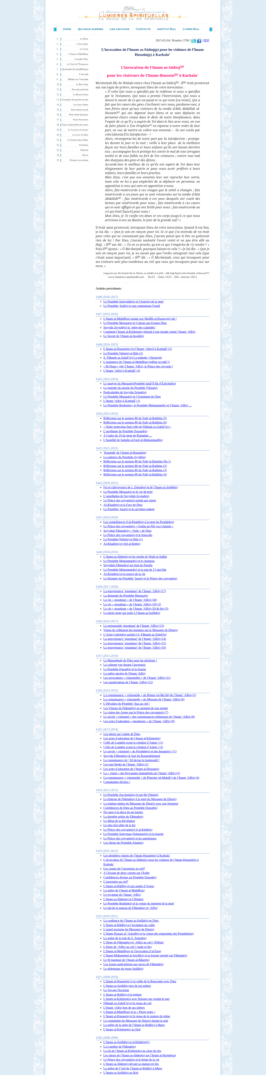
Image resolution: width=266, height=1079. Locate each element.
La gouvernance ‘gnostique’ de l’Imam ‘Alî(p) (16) (134, 647)
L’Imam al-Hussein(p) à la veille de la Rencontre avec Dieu (139, 981)
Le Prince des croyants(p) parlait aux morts (129, 500)
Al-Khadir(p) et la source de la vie (124, 574)
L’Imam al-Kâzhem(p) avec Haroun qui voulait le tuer (136, 999)
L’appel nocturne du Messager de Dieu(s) (128, 929)
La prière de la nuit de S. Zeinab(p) (124, 938)
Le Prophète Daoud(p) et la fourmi (124, 669)
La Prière (84, 39)
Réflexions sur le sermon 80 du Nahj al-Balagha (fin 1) (137, 461)
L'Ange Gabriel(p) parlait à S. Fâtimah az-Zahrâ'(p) (134, 634)
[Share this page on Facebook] (199, 40)
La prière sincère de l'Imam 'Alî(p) (124, 673)
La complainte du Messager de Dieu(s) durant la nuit (135, 1020)
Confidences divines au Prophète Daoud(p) (129, 877)
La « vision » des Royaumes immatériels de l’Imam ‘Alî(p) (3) (141, 773)
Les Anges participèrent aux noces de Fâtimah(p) (133, 964)
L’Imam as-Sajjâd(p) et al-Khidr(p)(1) (126, 1042)
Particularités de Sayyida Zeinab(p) (124, 392)
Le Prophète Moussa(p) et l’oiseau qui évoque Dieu (135, 323)
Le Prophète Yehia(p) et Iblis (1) (123, 539)
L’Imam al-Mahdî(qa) (78, 54)
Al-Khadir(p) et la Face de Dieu (123, 504)
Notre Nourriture (80, 120)
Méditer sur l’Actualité (78, 79)
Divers (85, 155)
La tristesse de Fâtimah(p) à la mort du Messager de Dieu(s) (139, 799)
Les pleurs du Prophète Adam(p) (123, 842)
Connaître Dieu (81, 59)
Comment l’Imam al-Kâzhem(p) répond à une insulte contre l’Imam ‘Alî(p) (149, 331)
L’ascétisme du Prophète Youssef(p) (125, 431)
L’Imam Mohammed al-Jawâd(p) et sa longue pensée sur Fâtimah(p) (145, 955)
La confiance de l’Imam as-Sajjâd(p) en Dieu (131, 920)
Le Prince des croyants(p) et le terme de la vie (131, 1059)
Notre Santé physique (78, 115)
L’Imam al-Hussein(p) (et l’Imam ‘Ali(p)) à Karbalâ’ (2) (137, 349)
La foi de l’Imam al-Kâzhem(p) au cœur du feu (132, 1051)
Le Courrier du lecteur (78, 130)
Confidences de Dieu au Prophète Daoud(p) (130, 807)
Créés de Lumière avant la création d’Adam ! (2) (133, 747)
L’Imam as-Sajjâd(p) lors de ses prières (127, 985)
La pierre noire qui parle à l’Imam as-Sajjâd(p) (131, 613)
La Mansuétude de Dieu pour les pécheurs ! (130, 660)
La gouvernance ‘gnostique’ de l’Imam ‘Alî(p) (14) (134, 638)
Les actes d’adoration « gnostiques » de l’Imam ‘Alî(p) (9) (139, 721)
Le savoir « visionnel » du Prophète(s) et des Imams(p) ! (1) (139, 751)
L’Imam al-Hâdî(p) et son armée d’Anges (128, 886)
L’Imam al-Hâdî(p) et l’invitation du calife (129, 925)
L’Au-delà (83, 74)
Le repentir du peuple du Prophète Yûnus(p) (130, 387)
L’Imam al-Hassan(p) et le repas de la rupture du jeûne (136, 1016)
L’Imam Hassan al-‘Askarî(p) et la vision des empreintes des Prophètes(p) (148, 933)
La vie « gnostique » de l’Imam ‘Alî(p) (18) (130, 600)
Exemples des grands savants (75, 100)
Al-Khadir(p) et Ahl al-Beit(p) (121, 543)
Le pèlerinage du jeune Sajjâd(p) (123, 968)
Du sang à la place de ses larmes (123, 812)
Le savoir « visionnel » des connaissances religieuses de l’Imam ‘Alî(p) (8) (149, 716)
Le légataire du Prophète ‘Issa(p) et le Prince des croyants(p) (140, 578)
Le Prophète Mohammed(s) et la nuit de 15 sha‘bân (134, 569)
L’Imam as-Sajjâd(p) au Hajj (120, 1072)
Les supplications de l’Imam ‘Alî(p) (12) (128, 682)
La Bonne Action (80, 94)
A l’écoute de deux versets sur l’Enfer (126, 873)
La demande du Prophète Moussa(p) (125, 595)
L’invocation (82, 44)
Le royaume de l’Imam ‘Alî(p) (122, 894)
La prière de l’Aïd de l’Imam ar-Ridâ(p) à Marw (132, 1068)
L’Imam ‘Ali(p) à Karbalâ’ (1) (121, 401)
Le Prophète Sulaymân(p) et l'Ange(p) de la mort (133, 301)
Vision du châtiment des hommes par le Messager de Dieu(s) (140, 630)
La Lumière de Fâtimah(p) (119, 1046)
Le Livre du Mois (80, 135)
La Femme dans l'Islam (78, 140)
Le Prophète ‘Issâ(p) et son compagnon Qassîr (131, 305)
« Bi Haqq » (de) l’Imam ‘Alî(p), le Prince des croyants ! (138, 366)
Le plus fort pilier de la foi (119, 825)
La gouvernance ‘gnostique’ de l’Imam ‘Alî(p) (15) (134, 643)
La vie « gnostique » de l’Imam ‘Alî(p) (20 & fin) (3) (135, 608)
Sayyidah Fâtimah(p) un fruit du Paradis (127, 565)
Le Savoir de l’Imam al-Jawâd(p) (123, 336)
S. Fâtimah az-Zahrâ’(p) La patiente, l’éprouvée (132, 357)
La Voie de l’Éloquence (77, 64)
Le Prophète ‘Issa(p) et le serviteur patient (128, 509)
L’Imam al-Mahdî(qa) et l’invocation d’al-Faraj (132, 951)
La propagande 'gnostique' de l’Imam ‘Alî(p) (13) (133, 625)
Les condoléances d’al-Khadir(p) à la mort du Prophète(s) (138, 522)
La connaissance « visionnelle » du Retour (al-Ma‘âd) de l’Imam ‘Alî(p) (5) (149, 695)
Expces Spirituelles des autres (75, 125)
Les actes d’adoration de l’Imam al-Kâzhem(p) (131, 738)
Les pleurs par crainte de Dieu (121, 734)
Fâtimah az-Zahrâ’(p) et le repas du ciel (127, 1003)
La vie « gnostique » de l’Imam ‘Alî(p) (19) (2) (132, 604)
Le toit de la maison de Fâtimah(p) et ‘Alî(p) (130, 908)
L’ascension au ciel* (115, 881)
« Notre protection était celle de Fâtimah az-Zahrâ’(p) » (137, 426)
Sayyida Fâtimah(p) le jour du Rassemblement (131, 756)
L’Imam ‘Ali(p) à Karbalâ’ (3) (121, 370)
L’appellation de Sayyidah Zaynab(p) (126, 496)
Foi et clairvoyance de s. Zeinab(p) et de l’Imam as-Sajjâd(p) (140, 487)
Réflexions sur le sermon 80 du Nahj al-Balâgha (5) (135, 418)
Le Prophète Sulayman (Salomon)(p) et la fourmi (133, 834)
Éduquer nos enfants (79, 160)
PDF (206, 40)
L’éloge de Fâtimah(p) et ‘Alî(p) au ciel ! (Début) (133, 942)
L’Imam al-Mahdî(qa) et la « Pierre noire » (129, 1012)
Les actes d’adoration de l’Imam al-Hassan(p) (131, 769)
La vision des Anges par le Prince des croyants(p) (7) (135, 712)
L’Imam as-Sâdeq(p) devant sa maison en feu (131, 1064)
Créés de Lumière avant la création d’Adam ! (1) (133, 742)
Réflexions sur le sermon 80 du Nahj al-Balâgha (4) (135, 474)
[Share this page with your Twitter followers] (193, 40)
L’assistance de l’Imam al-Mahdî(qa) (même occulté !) (136, 362)
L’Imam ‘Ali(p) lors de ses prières (124, 1007)
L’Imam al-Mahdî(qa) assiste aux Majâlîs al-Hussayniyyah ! (140, 318)
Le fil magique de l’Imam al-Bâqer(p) (126, 960)
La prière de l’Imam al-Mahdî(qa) (123, 890)
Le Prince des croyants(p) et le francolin (127, 535)
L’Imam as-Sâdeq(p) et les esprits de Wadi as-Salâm (135, 556)
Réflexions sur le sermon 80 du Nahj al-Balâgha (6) (135, 422)
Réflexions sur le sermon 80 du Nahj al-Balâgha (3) (135, 470)
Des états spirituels (80, 89)
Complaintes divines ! (116, 782)
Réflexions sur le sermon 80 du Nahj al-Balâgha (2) (135, 466)
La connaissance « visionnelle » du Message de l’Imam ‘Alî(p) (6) (143, 699)
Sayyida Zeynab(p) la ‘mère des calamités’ (129, 327)
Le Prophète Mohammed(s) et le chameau (129, 561)
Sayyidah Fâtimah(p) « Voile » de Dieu (127, 530)
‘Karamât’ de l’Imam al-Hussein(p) (124, 452)
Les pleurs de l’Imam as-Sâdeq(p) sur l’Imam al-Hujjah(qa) (139, 1055)
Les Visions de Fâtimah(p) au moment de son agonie (135, 708)
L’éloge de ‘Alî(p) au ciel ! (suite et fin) (127, 947)
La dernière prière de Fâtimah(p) (123, 816)
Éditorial (84, 150)
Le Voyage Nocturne (116, 990)
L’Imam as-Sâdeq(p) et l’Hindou (123, 899)
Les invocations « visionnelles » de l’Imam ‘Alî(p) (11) (137, 677)
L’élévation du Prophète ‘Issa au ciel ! (126, 703)
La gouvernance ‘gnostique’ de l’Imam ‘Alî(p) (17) (134, 591)
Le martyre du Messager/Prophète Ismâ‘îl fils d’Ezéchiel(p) (139, 383)
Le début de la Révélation (119, 821)
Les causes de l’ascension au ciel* (124, 868)
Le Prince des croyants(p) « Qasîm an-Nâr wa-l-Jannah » (138, 526)
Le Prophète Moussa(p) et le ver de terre (128, 491)
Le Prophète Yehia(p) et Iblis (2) (123, 353)
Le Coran (84, 49)
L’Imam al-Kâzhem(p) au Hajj (122, 1029)
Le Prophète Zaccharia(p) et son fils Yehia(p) (130, 794)
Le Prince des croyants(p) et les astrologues (129, 838)
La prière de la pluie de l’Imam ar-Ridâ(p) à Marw (134, 1025)
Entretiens (83, 145)
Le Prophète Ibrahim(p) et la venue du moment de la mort (138, 903)
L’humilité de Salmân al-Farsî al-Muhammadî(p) (133, 440)
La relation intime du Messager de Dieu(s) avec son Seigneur (140, 803)
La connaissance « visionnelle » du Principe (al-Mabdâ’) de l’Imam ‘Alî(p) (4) (151, 777)
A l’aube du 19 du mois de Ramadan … (127, 435)
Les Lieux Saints (80, 105)
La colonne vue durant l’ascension (124, 664)
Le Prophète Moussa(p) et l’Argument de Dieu (132, 396)
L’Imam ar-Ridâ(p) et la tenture (122, 994)
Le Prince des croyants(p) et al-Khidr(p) (127, 829)
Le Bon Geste (82, 84)
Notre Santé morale (79, 110)
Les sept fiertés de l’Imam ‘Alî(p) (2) (125, 764)
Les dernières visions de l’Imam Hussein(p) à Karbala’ (136, 855)
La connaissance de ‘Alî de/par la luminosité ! (131, 760)
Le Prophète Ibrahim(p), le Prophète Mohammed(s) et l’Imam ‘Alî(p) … (147, 405)
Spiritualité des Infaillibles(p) (75, 69)
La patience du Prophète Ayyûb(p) (124, 457)
